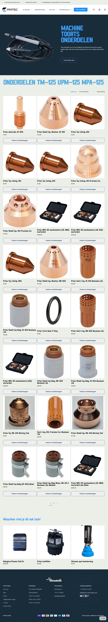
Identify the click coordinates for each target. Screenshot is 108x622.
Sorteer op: (74, 91)
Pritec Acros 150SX (35, 599)
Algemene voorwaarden (97, 615)
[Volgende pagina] (57, 503)
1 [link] (50, 503)
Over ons (5, 589)
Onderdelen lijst (69, 60)
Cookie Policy (7, 606)
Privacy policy (86, 615)
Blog (4, 592)
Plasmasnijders (33, 592)
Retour (5, 596)
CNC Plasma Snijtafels (35, 589)
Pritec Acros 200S (34, 603)
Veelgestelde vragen (9, 599)
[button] (27, 9)
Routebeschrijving (59, 596)
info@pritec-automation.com (88, 592)
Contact (5, 603)
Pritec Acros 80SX (34, 596)
